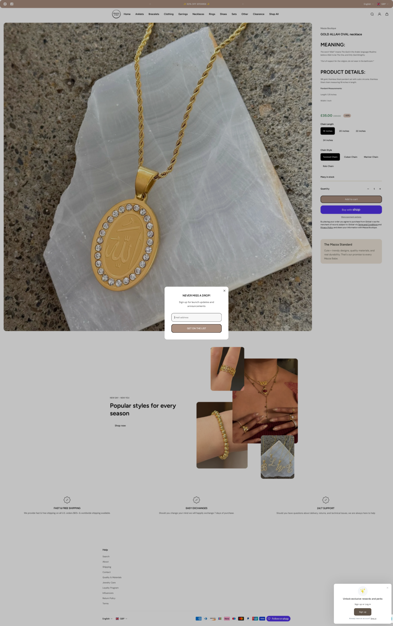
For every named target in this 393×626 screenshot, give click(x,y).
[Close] (224, 290)
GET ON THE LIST (196, 328)
